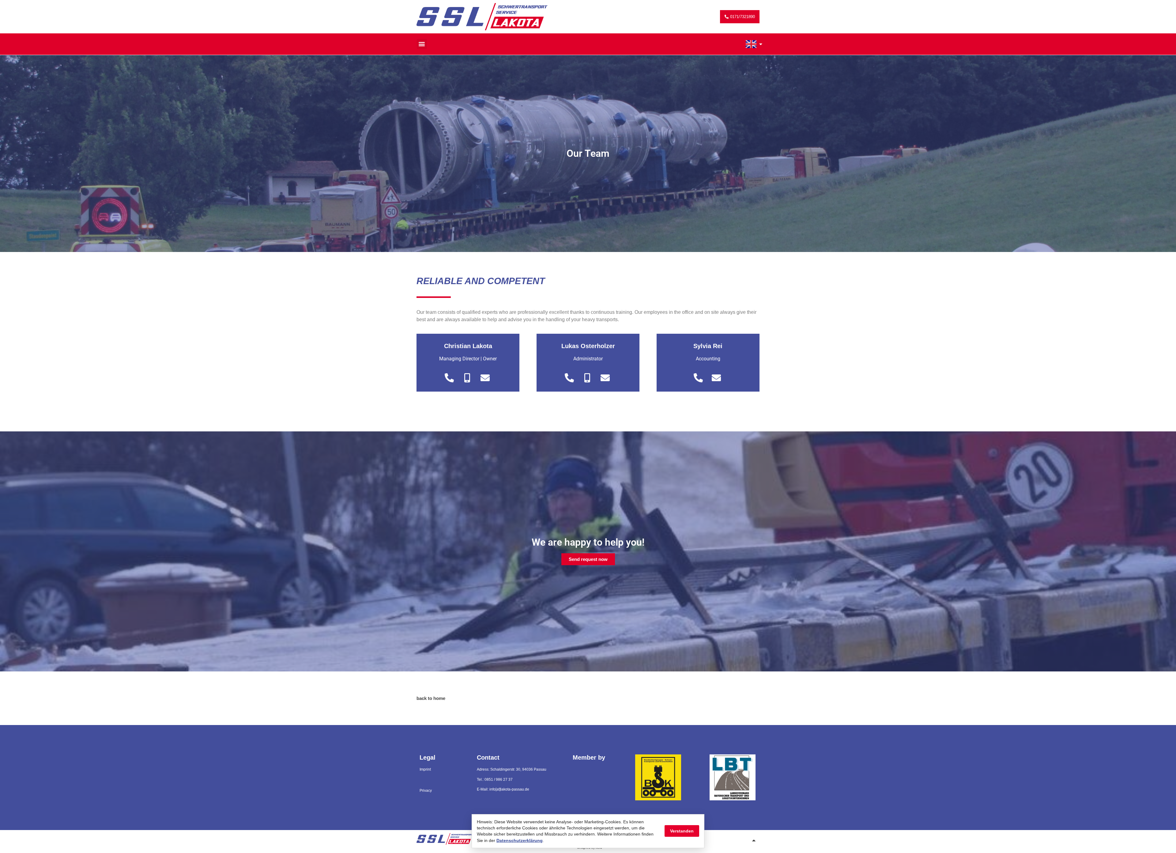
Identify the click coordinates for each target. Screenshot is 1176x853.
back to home (431, 698)
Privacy (426, 790)
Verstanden (682, 831)
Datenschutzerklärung (519, 840)
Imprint (425, 769)
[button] (422, 44)
